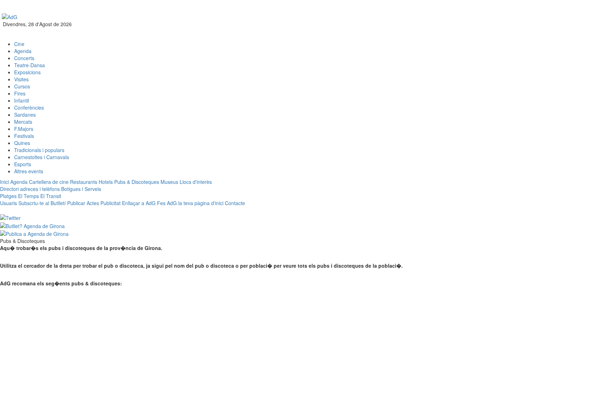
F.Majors (23, 128)
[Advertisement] (262, 23)
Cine (19, 43)
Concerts (24, 58)
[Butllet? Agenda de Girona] (32, 224)
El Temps (28, 195)
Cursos (22, 86)
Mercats (23, 121)
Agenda (22, 50)
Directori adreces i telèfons (30, 188)
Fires (19, 93)
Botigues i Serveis (81, 188)
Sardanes (25, 114)
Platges (8, 195)
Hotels (106, 181)
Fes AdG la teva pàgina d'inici (190, 203)
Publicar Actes (83, 203)
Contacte (235, 203)
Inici (4, 181)
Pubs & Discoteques (136, 181)
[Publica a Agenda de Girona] (34, 233)
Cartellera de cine (49, 181)
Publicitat (110, 203)
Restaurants (83, 181)
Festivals (24, 135)
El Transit (50, 195)
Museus (169, 181)
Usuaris (8, 203)
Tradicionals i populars (39, 149)
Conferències (29, 107)
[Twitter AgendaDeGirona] (10, 217)
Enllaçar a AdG (139, 203)
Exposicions (27, 72)
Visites (21, 79)
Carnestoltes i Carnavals (41, 157)
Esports (22, 164)
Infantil (21, 100)
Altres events (28, 171)
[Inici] (9, 16)
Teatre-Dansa (29, 65)
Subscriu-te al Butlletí (42, 203)
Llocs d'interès (196, 181)
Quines (22, 142)
